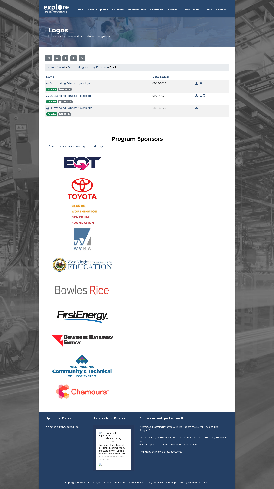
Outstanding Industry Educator (88, 67)
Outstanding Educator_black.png (71, 107)
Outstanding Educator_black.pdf (70, 95)
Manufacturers (137, 9)
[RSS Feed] (82, 58)
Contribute (156, 9)
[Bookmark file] (204, 83)
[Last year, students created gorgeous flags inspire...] (113, 465)
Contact (221, 9)
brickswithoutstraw (198, 482)
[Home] (48, 58)
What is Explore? (98, 9)
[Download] (197, 83)
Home (79, 9)
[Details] (200, 83)
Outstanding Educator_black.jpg (70, 83)
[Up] (73, 58)
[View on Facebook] (126, 433)
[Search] (57, 58)
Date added (160, 76)
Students (118, 9)
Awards (172, 9)
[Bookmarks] (65, 58)
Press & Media (190, 9)
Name (50, 76)
